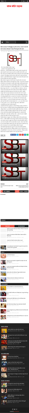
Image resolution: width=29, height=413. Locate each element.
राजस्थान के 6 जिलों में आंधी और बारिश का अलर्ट (15, 240)
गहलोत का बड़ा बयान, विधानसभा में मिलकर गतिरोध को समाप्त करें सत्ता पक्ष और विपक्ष (17, 229)
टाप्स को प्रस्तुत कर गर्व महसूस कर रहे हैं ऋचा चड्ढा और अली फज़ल (18, 374)
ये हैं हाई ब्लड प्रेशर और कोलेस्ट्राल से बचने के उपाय (15, 278)
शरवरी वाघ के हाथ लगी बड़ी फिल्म (13, 356)
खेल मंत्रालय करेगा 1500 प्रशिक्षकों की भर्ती (15, 389)
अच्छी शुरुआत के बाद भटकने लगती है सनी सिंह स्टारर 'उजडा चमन (17, 315)
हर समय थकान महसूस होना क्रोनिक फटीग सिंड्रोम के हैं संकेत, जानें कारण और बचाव (17, 267)
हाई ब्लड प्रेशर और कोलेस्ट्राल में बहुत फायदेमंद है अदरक (16, 272)
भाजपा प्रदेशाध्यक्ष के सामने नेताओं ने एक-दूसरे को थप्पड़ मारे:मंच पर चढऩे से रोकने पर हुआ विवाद (17, 246)
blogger (17, 191)
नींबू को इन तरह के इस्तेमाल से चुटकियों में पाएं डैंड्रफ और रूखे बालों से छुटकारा (17, 261)
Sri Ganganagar (21, 226)
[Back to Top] (16, 409)
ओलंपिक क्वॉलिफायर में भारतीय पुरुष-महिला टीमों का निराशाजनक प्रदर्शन (16, 395)
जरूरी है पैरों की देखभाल (11, 254)
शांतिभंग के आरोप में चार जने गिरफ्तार (8, 150)
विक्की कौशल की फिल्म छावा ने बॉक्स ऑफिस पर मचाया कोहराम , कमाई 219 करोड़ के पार (16, 368)
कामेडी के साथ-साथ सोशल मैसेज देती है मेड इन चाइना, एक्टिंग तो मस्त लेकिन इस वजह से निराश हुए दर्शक (17, 341)
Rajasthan (12, 51)
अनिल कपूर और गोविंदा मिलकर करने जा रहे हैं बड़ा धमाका (16, 298)
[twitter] (14, 409)
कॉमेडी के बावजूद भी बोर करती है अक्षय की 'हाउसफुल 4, (16, 346)
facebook (26, 191)
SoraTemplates (16, 411)
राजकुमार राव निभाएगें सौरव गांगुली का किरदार (15, 362)
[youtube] (24, 1)
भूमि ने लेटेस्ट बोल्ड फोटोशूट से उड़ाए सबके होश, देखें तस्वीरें (16, 304)
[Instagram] (26, 1)
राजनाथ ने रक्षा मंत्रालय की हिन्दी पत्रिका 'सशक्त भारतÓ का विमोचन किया (16, 235)
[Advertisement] (14, 24)
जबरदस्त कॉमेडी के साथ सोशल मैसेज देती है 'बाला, (15, 286)
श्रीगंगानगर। (17, 51)
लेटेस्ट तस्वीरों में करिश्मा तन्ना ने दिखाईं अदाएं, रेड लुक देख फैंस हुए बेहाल (17, 293)
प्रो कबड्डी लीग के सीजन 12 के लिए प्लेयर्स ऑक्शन (16, 383)
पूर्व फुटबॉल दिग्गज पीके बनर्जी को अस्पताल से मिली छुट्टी (17, 401)
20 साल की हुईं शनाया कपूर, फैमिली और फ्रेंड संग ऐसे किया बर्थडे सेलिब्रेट (17, 310)
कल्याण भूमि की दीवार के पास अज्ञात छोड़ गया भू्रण (10, 178)
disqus (21, 191)
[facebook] (22, 1)
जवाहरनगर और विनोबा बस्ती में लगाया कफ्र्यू (9, 164)
